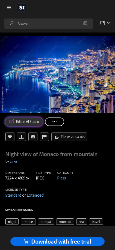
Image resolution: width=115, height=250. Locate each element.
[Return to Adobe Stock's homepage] (22, 7)
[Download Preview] (21, 137)
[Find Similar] (32, 137)
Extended (35, 195)
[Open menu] (8, 7)
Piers (61, 178)
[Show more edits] (54, 121)
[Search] (12, 23)
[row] (12, 221)
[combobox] (48, 23)
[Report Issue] (44, 137)
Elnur (13, 161)
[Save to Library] (9, 137)
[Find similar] (85, 23)
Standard (13, 195)
